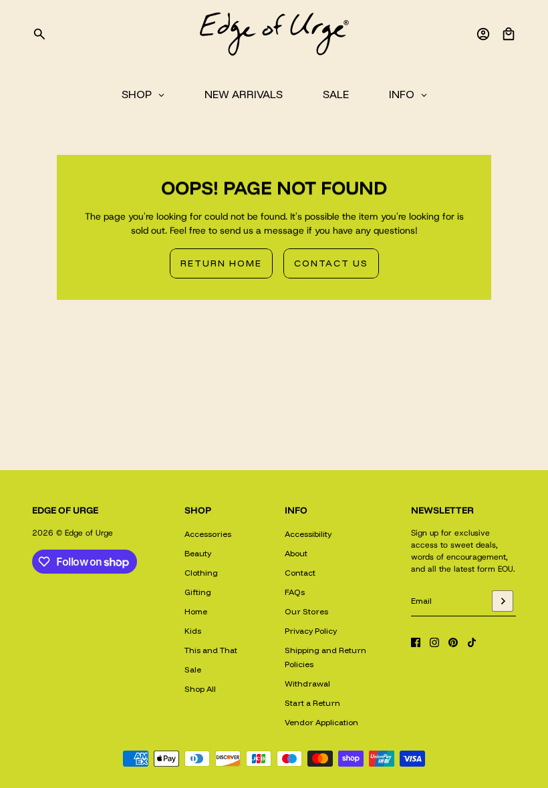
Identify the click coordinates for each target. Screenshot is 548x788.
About (296, 553)
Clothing (201, 573)
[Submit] (502, 601)
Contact (300, 573)
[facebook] (415, 642)
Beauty (197, 553)
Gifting (197, 592)
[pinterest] (453, 642)
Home (195, 611)
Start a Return (312, 703)
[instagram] (434, 642)
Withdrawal (307, 683)
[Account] (483, 34)
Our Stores (306, 611)
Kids (192, 631)
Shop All (200, 689)
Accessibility (308, 534)
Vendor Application (321, 722)
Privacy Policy (311, 631)
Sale (192, 669)
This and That (210, 650)
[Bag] (508, 34)
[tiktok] (471, 642)
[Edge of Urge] (274, 34)
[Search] (39, 34)
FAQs (295, 592)
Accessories (207, 534)
